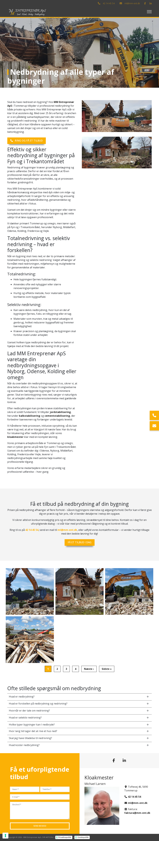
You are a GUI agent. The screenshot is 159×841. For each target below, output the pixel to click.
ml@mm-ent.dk (132, 3)
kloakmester (15, 437)
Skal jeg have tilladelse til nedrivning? (30, 738)
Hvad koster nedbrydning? (24, 745)
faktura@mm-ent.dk (137, 813)
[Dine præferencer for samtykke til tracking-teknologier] (5, 836)
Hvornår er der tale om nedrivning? (29, 710)
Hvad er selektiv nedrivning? (25, 717)
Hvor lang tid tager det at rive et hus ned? (33, 731)
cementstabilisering (57, 415)
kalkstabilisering (29, 415)
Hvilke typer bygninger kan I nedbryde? (32, 724)
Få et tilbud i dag (79, 542)
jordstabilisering (60, 412)
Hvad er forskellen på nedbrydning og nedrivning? (38, 703)
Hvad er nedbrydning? (21, 696)
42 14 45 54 (109, 3)
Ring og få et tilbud (29, 140)
